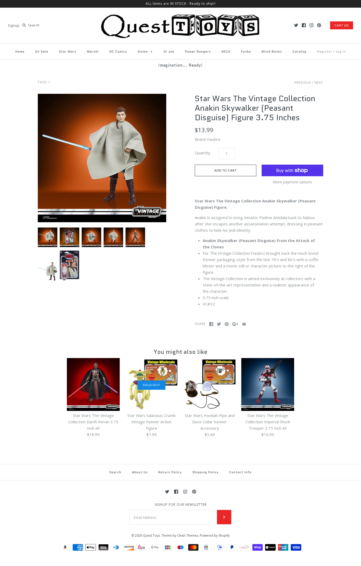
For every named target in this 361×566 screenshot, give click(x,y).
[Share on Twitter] (219, 324)
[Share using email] (244, 324)
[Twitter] (296, 25)
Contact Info (240, 472)
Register (324, 51)
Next (318, 82)
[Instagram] (311, 25)
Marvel (93, 51)
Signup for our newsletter (181, 505)
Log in (341, 51)
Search (115, 472)
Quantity (202, 152)
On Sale (41, 51)
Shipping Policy (205, 472)
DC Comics (118, 51)
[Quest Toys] (180, 16)
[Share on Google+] (235, 324)
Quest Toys (151, 535)
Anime (145, 51)
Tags (44, 82)
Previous (302, 82)
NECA (225, 51)
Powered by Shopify (215, 535)
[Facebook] (304, 25)
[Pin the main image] (227, 324)
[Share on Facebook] (211, 324)
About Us (140, 472)
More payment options (292, 182)
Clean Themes (187, 535)
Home (20, 51)
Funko (246, 51)
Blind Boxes (272, 51)
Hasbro (213, 139)
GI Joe (169, 51)
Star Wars (67, 51)
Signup (14, 25)
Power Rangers (198, 51)
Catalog (300, 51)
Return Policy (170, 472)
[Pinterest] (319, 25)
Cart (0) (341, 25)
